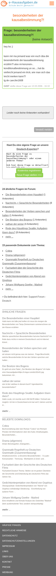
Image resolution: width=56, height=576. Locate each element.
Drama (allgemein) (15, 255)
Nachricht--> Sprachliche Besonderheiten (27, 203)
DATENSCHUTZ (10, 535)
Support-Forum (37, 296)
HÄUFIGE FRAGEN (11, 525)
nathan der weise (15, 224)
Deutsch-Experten (27, 149)
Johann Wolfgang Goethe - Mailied (24, 284)
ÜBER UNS (7, 556)
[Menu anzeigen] (48, 3)
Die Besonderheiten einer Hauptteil (24, 194)
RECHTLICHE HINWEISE (14, 530)
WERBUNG (7, 572)
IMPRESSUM (8, 546)
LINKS (5, 551)
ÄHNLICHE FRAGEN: (14, 312)
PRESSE (6, 567)
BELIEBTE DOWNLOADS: (16, 419)
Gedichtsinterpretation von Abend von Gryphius (27, 482)
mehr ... (9, 236)
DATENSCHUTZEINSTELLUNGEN (18, 541)
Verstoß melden (44, 129)
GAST (6, 86)
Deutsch (6, 301)
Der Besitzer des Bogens (19, 219)
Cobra (9, 251)
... (6, 411)
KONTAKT (7, 562)
